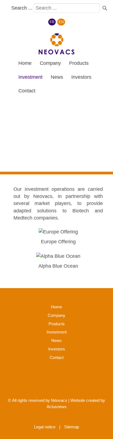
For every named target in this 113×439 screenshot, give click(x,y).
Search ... (21, 8)
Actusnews (57, 406)
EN (61, 22)
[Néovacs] (56, 43)
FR (52, 22)
